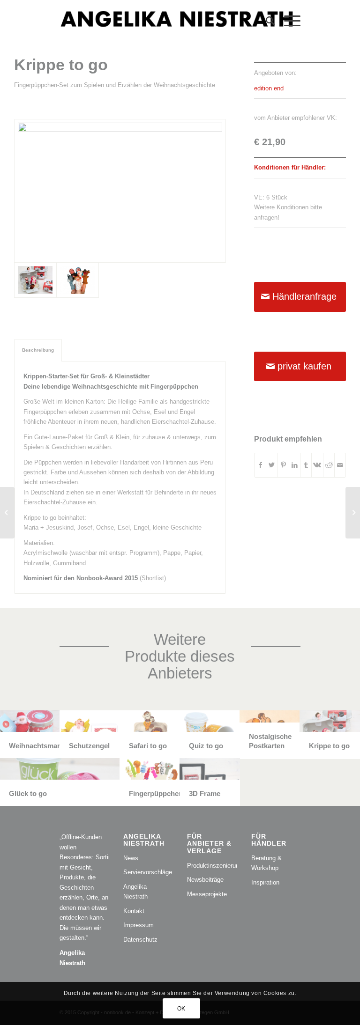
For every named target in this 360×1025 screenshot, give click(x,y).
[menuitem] (265, 21)
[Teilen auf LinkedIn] (294, 465)
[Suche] (265, 21)
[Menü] (287, 21)
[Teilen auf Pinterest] (283, 465)
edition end (269, 88)
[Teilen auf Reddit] (328, 465)
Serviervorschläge (147, 872)
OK (181, 1008)
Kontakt (133, 910)
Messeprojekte (207, 894)
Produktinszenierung (211, 865)
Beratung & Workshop (266, 863)
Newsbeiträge (205, 879)
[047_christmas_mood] (120, 191)
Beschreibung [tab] (38, 350)
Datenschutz (140, 939)
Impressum (138, 925)
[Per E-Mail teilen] (340, 465)
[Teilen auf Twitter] (271, 465)
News (130, 858)
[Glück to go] (7, 512)
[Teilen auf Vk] (317, 465)
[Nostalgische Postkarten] (352, 512)
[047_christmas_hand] (77, 280)
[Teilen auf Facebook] (260, 465)
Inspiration (265, 882)
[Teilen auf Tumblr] (305, 465)
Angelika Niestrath (135, 891)
